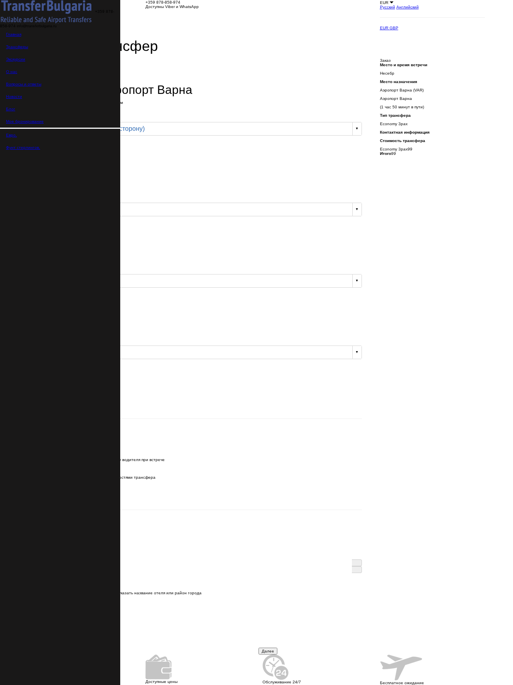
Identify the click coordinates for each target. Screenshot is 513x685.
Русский (387, 7)
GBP (394, 28)
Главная (13, 34)
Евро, (11, 135)
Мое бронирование (25, 121)
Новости (14, 96)
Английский (407, 7)
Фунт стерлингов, (23, 147)
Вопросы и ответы (23, 84)
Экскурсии (15, 59)
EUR (385, 28)
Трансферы (17, 47)
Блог (10, 109)
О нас (11, 71)
